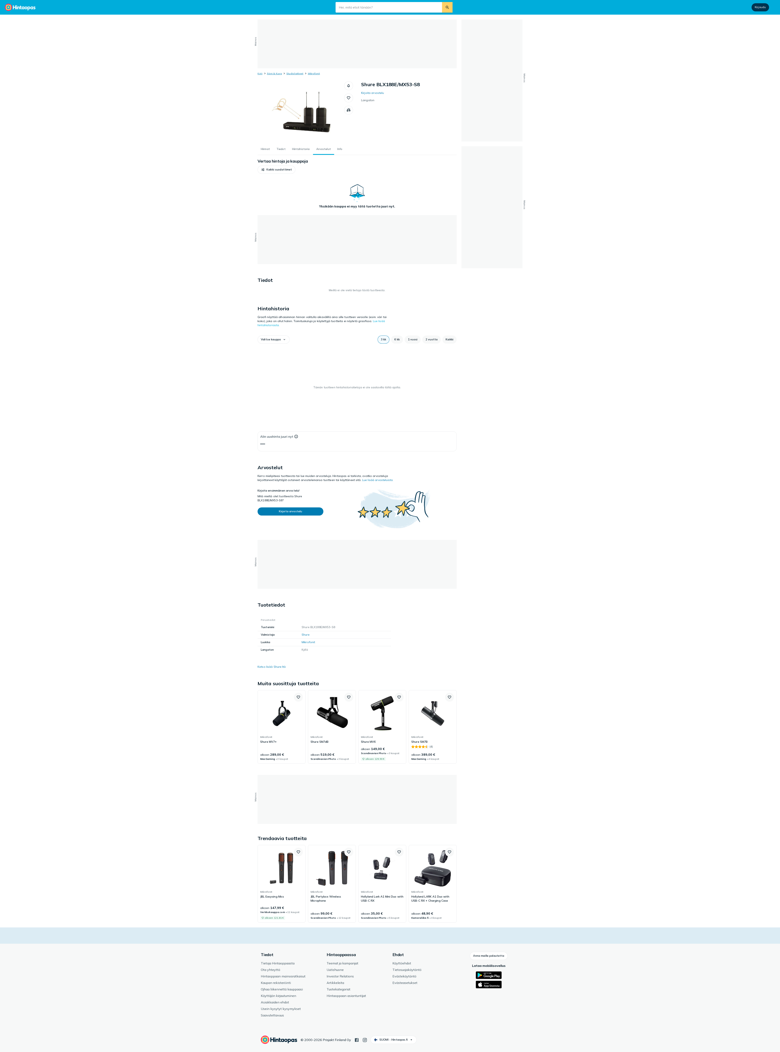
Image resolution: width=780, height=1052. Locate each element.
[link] (282, 727)
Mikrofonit (314, 73)
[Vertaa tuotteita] (348, 110)
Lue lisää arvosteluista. (377, 480)
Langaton (367, 100)
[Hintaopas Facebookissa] (356, 1040)
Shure (306, 634)
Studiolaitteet (294, 73)
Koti (260, 73)
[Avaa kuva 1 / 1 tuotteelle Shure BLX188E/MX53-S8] (301, 111)
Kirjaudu (760, 7)
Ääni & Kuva (274, 73)
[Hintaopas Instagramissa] (364, 1040)
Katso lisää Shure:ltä (272, 667)
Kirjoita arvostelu (372, 93)
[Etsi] (447, 7)
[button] (348, 85)
